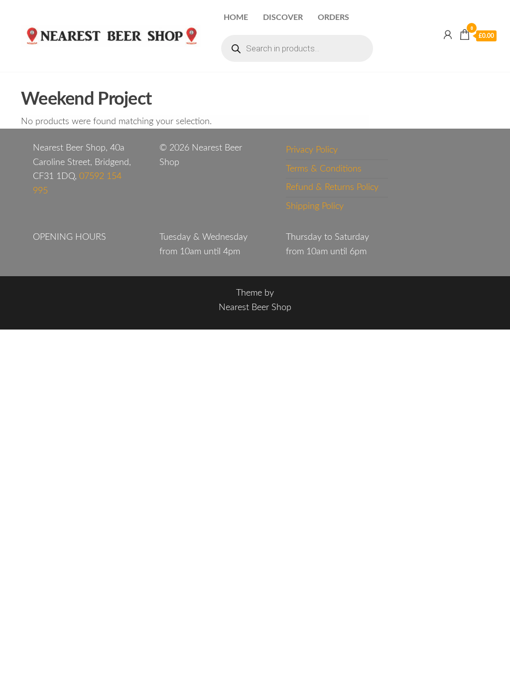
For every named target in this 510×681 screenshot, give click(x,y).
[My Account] (447, 35)
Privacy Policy (312, 150)
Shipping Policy (315, 206)
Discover (283, 17)
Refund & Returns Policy (332, 187)
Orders (333, 17)
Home (236, 17)
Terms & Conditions (324, 169)
